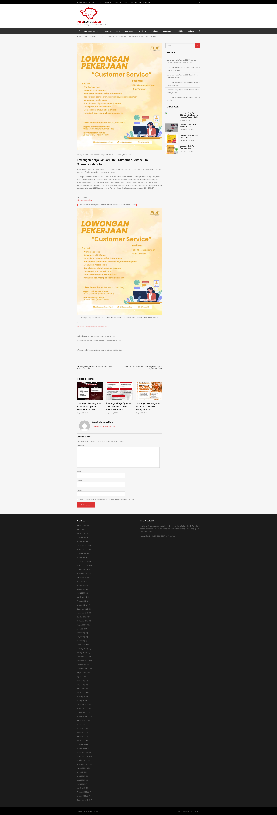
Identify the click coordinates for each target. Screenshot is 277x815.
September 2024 (82, 573)
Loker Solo (127, 155)
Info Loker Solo (117, 155)
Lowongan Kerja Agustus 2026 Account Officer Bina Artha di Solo (183, 68)
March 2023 (81, 645)
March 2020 (81, 788)
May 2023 (80, 637)
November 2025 (82, 549)
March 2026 (81, 533)
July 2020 (80, 772)
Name (79, 471)
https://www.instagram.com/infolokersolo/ (199, 2)
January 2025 (81, 557)
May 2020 (80, 780)
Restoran (108, 31)
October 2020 (81, 760)
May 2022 (80, 685)
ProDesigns (196, 811)
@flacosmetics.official (84, 200)
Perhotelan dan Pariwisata (135, 31)
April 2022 (80, 688)
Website (79, 490)
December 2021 (82, 704)
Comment (80, 446)
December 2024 (82, 561)
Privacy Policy (128, 2)
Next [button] (161, 399)
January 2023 (81, 653)
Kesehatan (155, 31)
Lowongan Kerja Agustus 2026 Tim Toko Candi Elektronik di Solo (89, 406)
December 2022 (82, 657)
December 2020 (82, 752)
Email (79, 481)
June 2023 (80, 633)
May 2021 (80, 732)
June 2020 (80, 776)
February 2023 (82, 649)
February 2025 (82, 553)
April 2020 (80, 784)
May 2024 (80, 589)
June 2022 (80, 681)
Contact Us (117, 2)
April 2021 (80, 736)
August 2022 (81, 673)
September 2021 (82, 716)
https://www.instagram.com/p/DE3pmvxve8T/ (93, 327)
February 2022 (82, 696)
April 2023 (80, 641)
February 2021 (82, 744)
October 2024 (81, 569)
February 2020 (82, 792)
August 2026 (81, 525)
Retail (118, 31)
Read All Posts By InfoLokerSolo (103, 426)
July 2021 (80, 724)
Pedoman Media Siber (143, 2)
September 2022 (82, 669)
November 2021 (82, 708)
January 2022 (81, 700)
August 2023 (81, 625)
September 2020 (82, 764)
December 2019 (82, 800)
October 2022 (81, 665)
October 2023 (81, 617)
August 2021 (81, 720)
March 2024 (81, 597)
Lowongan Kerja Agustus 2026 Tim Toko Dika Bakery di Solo (118, 406)
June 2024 (80, 585)
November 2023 (82, 613)
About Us (108, 2)
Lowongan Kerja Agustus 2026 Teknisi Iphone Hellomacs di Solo (183, 76)
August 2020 (81, 768)
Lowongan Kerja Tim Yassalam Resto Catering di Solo (183, 98)
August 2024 (81, 577)
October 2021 (81, 712)
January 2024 (81, 605)
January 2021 (81, 748)
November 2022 (82, 661)
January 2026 (81, 541)
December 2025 (82, 545)
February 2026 (82, 537)
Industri (191, 31)
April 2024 (80, 593)
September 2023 (82, 621)
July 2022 (80, 677)
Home (100, 2)
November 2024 (82, 565)
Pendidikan (180, 31)
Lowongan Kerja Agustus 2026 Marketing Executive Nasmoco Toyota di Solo (148, 406)
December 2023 (82, 609)
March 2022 (81, 692)
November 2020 (82, 756)
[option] (90, 398)
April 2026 (80, 529)
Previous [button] (78, 399)
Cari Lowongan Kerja (92, 31)
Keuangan (167, 31)
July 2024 (80, 581)
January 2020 (81, 796)
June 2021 (80, 728)
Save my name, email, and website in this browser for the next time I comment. (107, 499)
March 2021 (81, 740)
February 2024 (82, 601)
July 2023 (80, 629)
